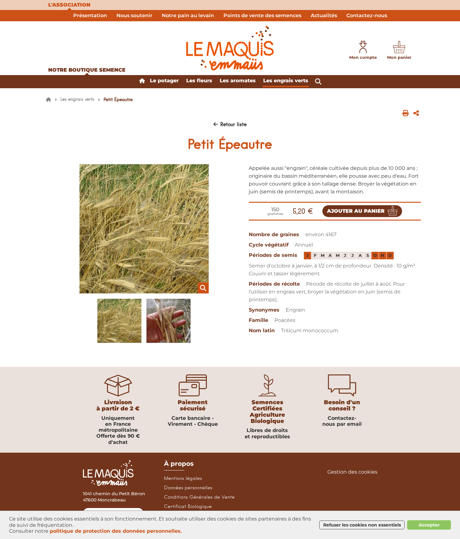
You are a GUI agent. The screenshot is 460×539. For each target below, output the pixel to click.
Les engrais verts (77, 99)
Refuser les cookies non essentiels (362, 525)
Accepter (429, 525)
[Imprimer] (405, 113)
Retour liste (233, 124)
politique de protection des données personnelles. (116, 531)
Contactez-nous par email (342, 421)
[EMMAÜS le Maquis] (230, 48)
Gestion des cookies (352, 472)
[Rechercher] (318, 81)
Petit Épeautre (118, 99)
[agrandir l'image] (144, 228)
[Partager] (416, 113)
